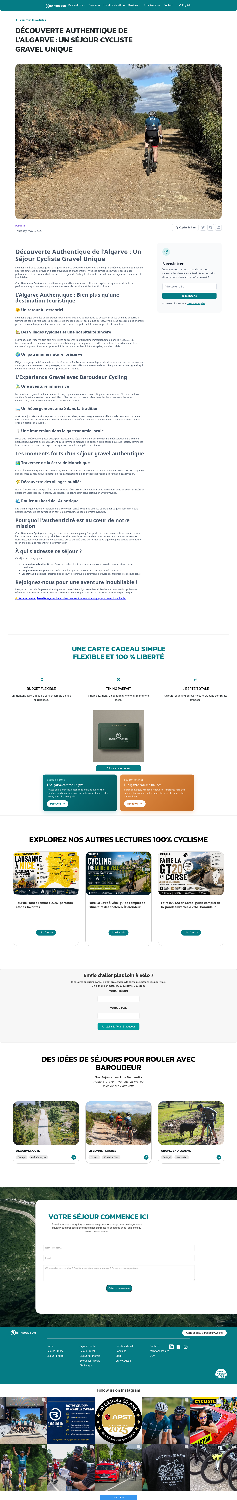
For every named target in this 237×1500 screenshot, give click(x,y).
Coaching (121, 1351)
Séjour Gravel (87, 1351)
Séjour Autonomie (90, 1355)
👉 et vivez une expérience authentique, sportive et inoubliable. (70, 598)
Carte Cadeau (123, 1360)
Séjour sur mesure (90, 1360)
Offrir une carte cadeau (118, 768)
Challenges (86, 1365)
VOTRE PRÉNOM (118, 990)
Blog (118, 1355)
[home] (55, 6)
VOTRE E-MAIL (118, 1007)
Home (50, 1346)
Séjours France (55, 1351)
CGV (152, 1355)
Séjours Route (87, 1346)
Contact (168, 5)
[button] (77, 5)
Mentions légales (159, 1351)
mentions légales (196, 303)
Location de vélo (125, 1346)
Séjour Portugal (55, 1355)
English (186, 5)
